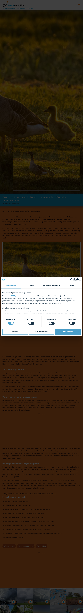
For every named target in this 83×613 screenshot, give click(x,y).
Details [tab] (31, 285)
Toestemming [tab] (11, 285)
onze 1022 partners (14, 296)
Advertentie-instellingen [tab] (51, 285)
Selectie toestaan (41, 332)
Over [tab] (72, 285)
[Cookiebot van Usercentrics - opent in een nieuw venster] (72, 279)
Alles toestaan (68, 332)
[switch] (31, 323)
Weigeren (15, 332)
